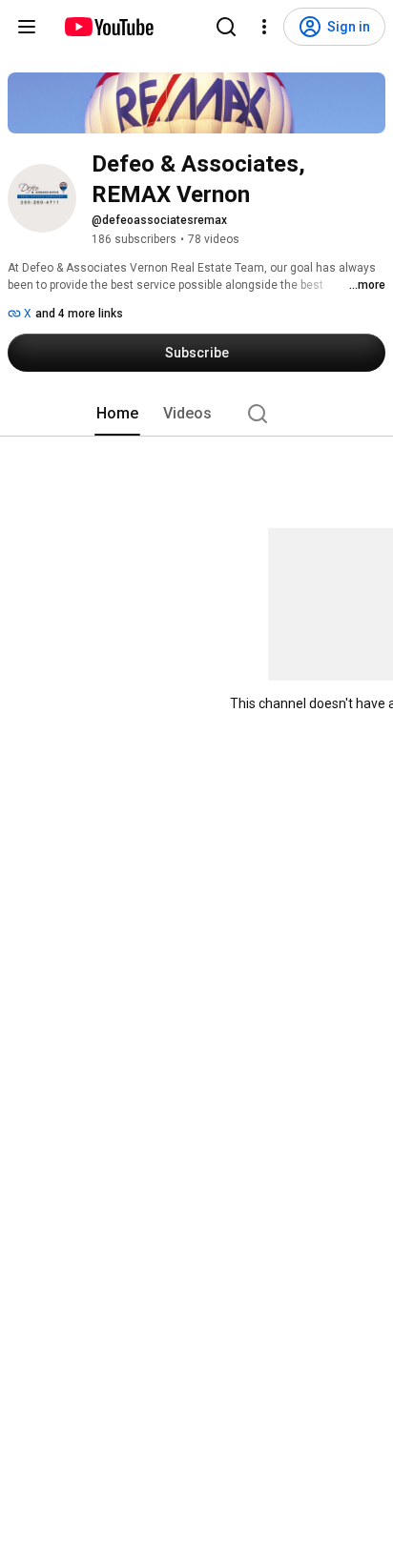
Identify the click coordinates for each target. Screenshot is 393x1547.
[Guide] (26, 26)
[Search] (226, 26)
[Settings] (264, 26)
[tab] (117, 414)
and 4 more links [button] (79, 313)
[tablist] (196, 414)
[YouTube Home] (108, 26)
